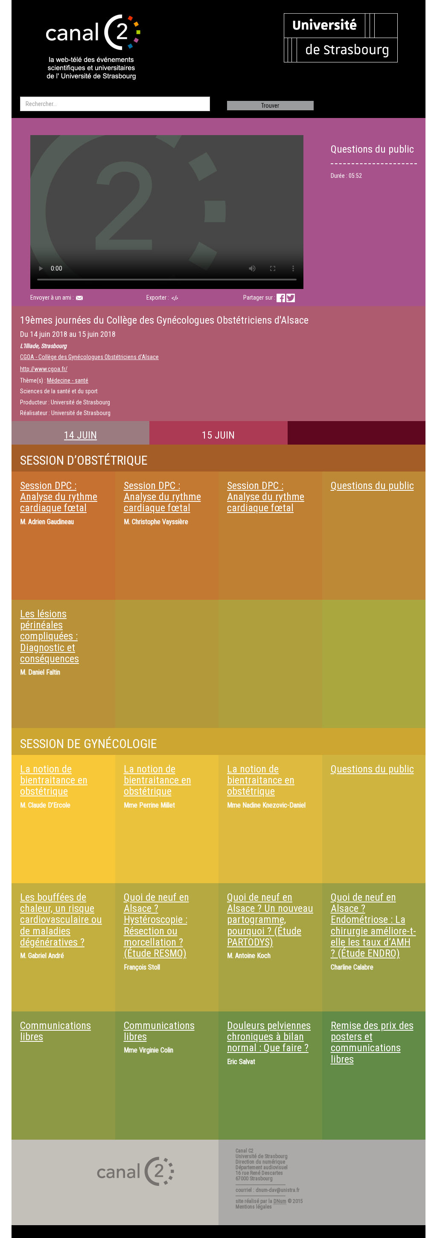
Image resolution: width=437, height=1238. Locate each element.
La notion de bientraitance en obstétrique (53, 780)
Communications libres (55, 1031)
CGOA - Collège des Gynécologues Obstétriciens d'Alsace (89, 357)
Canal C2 (244, 1151)
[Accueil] (85, 47)
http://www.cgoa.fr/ (43, 369)
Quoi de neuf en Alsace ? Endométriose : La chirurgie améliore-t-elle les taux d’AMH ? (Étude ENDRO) (373, 925)
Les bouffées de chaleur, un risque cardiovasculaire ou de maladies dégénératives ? (61, 920)
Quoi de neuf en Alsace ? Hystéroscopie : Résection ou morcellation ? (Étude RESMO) (156, 925)
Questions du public (372, 486)
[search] (115, 104)
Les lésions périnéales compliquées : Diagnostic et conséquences (49, 636)
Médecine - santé (67, 380)
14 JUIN (80, 435)
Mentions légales (254, 1207)
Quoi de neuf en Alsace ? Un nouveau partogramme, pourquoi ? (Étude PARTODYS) (270, 920)
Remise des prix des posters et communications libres (372, 1042)
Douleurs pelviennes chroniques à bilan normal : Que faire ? (269, 1037)
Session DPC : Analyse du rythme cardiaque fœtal (58, 497)
